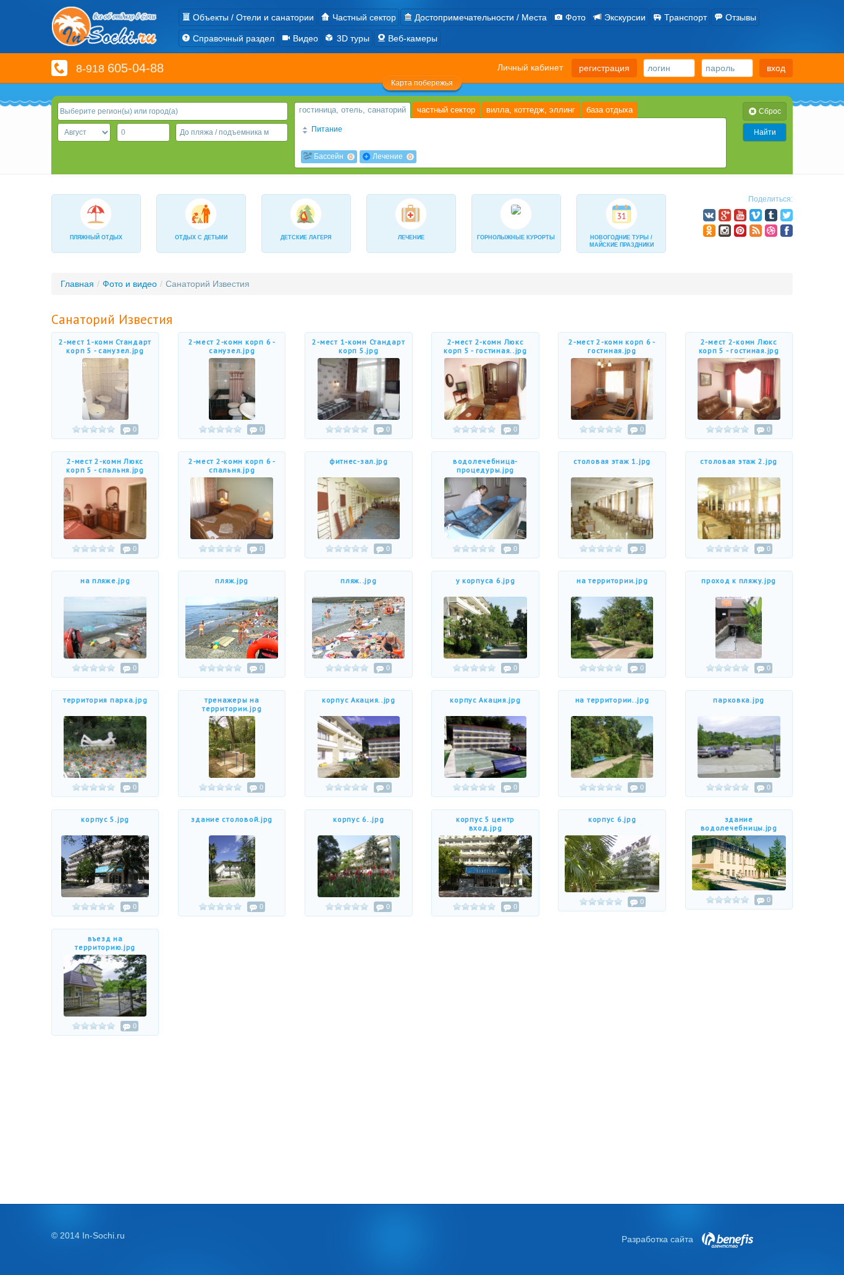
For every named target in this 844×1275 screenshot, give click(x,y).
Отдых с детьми (201, 237)
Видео (304, 38)
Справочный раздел (232, 38)
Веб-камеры (411, 38)
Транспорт (684, 17)
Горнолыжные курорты (516, 237)
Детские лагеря (306, 237)
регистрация (604, 68)
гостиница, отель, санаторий (352, 109)
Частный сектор (363, 17)
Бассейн (332, 156)
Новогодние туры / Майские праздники (621, 241)
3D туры (351, 38)
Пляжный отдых (96, 237)
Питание (326, 129)
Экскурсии (624, 17)
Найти (765, 132)
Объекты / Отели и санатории (252, 17)
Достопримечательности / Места (479, 17)
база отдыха (609, 109)
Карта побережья (422, 83)
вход (776, 68)
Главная (77, 284)
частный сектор (446, 109)
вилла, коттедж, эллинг (530, 109)
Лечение (391, 156)
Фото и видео (130, 284)
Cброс (769, 111)
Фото (574, 17)
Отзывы (739, 17)
